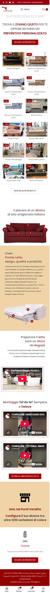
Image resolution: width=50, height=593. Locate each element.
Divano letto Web (13, 180)
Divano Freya (13, 138)
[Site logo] (7, 9)
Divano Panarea (36, 180)
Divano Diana (36, 115)
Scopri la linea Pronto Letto (25, 476)
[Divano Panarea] (36, 171)
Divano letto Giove (36, 138)
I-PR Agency (35, 582)
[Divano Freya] (13, 129)
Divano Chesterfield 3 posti (36, 93)
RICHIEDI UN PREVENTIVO (25, 42)
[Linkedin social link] (13, 2)
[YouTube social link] (10, 2)
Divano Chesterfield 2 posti (36, 69)
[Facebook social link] (3, 2)
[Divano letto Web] (13, 171)
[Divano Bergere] (13, 59)
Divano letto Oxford (36, 159)
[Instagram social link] (6, 2)
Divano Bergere (13, 68)
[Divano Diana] (36, 106)
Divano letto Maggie (13, 159)
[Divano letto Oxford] (36, 150)
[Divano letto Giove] (36, 129)
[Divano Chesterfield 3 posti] (36, 82)
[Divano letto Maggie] (13, 150)
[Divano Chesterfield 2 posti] (36, 59)
